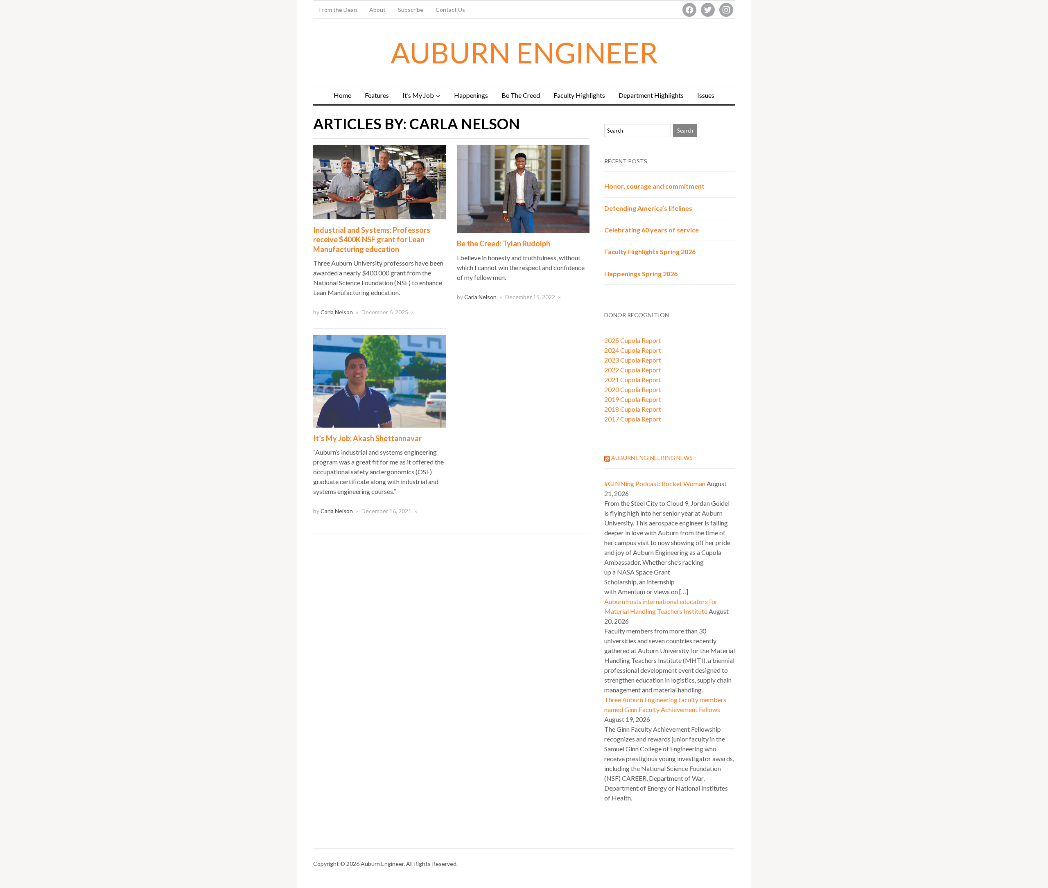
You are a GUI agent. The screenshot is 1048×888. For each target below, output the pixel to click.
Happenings (471, 95)
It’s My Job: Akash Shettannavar (367, 438)
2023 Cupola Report (632, 360)
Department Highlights (651, 95)
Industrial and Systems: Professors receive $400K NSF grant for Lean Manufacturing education (371, 239)
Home (342, 95)
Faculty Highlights (579, 95)
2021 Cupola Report (632, 379)
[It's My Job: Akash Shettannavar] (379, 380)
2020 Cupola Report (632, 389)
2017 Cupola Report (632, 419)
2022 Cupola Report (632, 370)
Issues (705, 95)
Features (377, 95)
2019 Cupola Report (632, 399)
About (377, 9)
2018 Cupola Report (632, 409)
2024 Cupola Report (632, 350)
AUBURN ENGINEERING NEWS (652, 457)
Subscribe (410, 9)
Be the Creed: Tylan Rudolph (503, 243)
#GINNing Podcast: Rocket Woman (654, 483)
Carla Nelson (337, 312)
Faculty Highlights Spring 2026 (650, 251)
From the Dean (338, 9)
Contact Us (450, 9)
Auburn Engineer (524, 52)
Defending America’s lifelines (648, 208)
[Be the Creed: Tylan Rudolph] (523, 188)
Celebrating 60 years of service (651, 230)
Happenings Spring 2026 (641, 273)
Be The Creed (520, 95)
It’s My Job (418, 95)
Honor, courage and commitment (654, 186)
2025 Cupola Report (632, 340)
